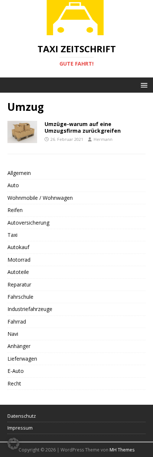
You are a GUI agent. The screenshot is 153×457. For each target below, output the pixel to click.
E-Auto (15, 370)
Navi (12, 333)
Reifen (15, 209)
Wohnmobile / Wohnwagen (40, 197)
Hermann (103, 139)
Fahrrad (16, 321)
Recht (14, 383)
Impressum (20, 427)
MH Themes (122, 450)
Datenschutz (21, 416)
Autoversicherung (28, 222)
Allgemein (19, 172)
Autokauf (18, 247)
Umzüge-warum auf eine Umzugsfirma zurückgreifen (83, 127)
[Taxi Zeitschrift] (76, 30)
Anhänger (18, 346)
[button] (142, 84)
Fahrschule (20, 296)
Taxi (12, 234)
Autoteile (18, 271)
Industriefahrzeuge (29, 308)
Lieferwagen (22, 358)
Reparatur (19, 284)
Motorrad (18, 259)
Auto (13, 185)
